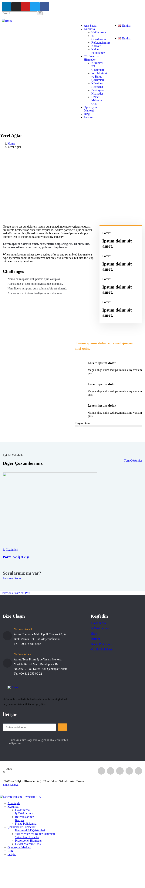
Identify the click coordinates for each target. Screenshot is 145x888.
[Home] (7, 20)
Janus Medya (11, 784)
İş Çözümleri (10, 549)
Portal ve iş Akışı (16, 557)
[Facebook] (44, 6)
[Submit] (62, 727)
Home (11, 143)
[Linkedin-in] (6, 6)
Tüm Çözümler (133, 460)
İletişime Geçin (12, 578)
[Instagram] (16, 6)
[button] (126, 32)
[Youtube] (25, 6)
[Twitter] (35, 6)
